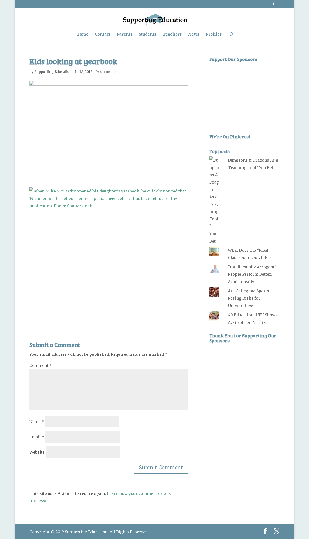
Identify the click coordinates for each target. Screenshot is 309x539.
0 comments (105, 71)
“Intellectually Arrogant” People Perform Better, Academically (252, 274)
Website (37, 452)
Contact (102, 34)
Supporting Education (53, 71)
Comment (40, 365)
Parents (125, 34)
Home (82, 34)
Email (36, 437)
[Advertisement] (108, 264)
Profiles (214, 34)
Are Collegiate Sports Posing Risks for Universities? (248, 298)
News (193, 34)
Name (36, 421)
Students (147, 34)
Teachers (172, 34)
